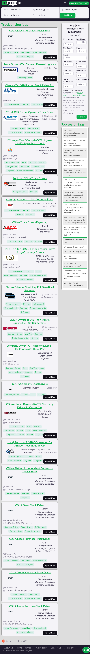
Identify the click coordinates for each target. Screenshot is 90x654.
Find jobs (68, 15)
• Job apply (68, 648)
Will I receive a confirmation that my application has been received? (73, 184)
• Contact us (55, 648)
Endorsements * (82, 80)
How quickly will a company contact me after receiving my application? (73, 209)
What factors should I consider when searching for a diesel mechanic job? (75, 275)
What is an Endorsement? (70, 257)
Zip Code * (67, 48)
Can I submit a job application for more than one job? (75, 172)
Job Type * (67, 62)
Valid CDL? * (68, 71)
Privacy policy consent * (73, 90)
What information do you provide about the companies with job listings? (75, 231)
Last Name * (81, 39)
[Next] (30, 641)
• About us (8, 648)
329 (25, 641)
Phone (79, 48)
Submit (82, 117)
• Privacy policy (40, 648)
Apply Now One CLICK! (78, 3)
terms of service (79, 95)
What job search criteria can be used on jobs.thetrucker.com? (74, 143)
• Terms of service (23, 648)
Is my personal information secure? (72, 264)
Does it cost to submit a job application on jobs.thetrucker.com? (74, 162)
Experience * (81, 63)
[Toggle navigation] (65, 3)
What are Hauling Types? (75, 251)
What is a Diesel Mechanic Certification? (74, 284)
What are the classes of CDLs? (74, 241)
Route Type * (81, 72)
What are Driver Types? (74, 247)
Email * (66, 55)
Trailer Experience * (68, 81)
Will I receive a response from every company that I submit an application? (75, 220)
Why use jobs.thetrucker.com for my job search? (74, 133)
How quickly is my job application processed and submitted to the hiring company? (73, 196)
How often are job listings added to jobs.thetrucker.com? (75, 153)
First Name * (68, 40)
